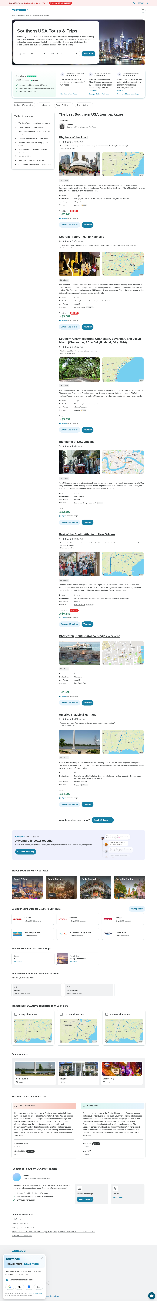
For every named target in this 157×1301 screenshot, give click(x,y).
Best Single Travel (80, 683)
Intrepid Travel (79, 307)
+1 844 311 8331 (120, 1198)
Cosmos (77, 205)
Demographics (24, 156)
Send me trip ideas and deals (21, 1280)
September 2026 (21, 1144)
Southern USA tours (43, 16)
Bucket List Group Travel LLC (85, 503)
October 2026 (19, 1151)
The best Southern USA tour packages (34, 123)
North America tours (22, 16)
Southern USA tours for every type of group (33, 144)
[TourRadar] (20, 10)
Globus (76, 785)
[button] (102, 218)
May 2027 (87, 1151)
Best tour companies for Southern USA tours (34, 133)
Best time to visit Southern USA (31, 160)
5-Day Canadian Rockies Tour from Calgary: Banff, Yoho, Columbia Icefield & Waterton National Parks (53, 1232)
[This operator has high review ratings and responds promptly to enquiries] (84, 205)
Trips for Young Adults (20, 1223)
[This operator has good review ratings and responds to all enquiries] (100, 503)
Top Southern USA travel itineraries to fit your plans (35, 150)
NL (46, 1283)
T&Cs (31, 1293)
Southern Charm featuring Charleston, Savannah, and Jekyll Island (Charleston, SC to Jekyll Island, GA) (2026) (129, 94)
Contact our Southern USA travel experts (35, 165)
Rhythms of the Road (68, 94)
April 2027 (87, 1144)
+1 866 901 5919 (142, 3)
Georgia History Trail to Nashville (98, 94)
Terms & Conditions (51, 1296)
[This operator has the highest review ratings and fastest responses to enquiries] (90, 307)
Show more (18, 1135)
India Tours (16, 1219)
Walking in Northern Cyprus (23, 1227)
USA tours (33, 16)
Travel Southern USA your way (31, 127)
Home (13, 16)
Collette (77, 410)
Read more (93, 90)
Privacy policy (37, 1293)
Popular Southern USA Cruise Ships (33, 138)
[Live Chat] (151, 1295)
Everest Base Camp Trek (22, 1236)
